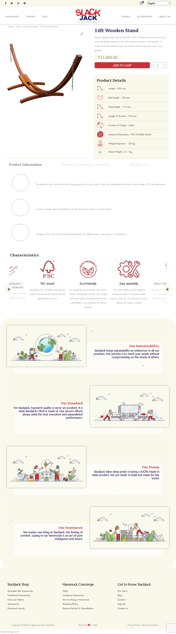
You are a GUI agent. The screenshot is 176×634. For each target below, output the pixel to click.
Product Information (25, 164)
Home (10, 26)
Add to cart (122, 65)
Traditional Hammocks (19, 595)
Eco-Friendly (88, 283)
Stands (125, 16)
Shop (18, 26)
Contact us (123, 608)
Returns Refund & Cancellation (78, 608)
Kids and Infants (16, 599)
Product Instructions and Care (86, 164)
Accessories (144, 16)
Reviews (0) (139, 164)
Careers (121, 599)
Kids (44, 16)
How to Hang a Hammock (76, 599)
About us (164, 16)
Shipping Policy (70, 603)
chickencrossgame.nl (9, 631)
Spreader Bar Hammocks (20, 591)
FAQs (65, 591)
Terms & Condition (150, 624)
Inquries (122, 603)
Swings (30, 16)
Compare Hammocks (73, 595)
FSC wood (47, 283)
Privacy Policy (134, 624)
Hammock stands (30, 26)
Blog (120, 595)
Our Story (123, 591)
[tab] (26, 164)
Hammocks (12, 16)
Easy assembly (129, 283)
